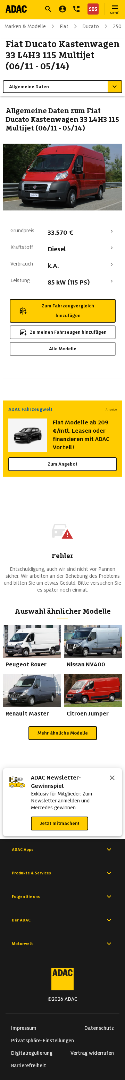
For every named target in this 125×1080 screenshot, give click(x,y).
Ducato (90, 26)
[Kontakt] (76, 9)
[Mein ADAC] (62, 9)
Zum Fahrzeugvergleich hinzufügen (68, 310)
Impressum (23, 1028)
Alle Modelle (62, 349)
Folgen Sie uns (26, 896)
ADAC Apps (22, 849)
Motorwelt (22, 943)
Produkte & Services (31, 873)
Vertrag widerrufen (92, 1053)
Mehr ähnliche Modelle (63, 733)
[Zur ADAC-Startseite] (16, 9)
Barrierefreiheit (28, 1065)
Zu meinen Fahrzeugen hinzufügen (68, 332)
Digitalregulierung (31, 1053)
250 (117, 26)
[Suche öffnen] (48, 9)
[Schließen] (112, 778)
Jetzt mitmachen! (59, 823)
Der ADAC (21, 920)
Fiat (64, 26)
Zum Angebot (62, 464)
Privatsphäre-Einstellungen (42, 1040)
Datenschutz (99, 1028)
